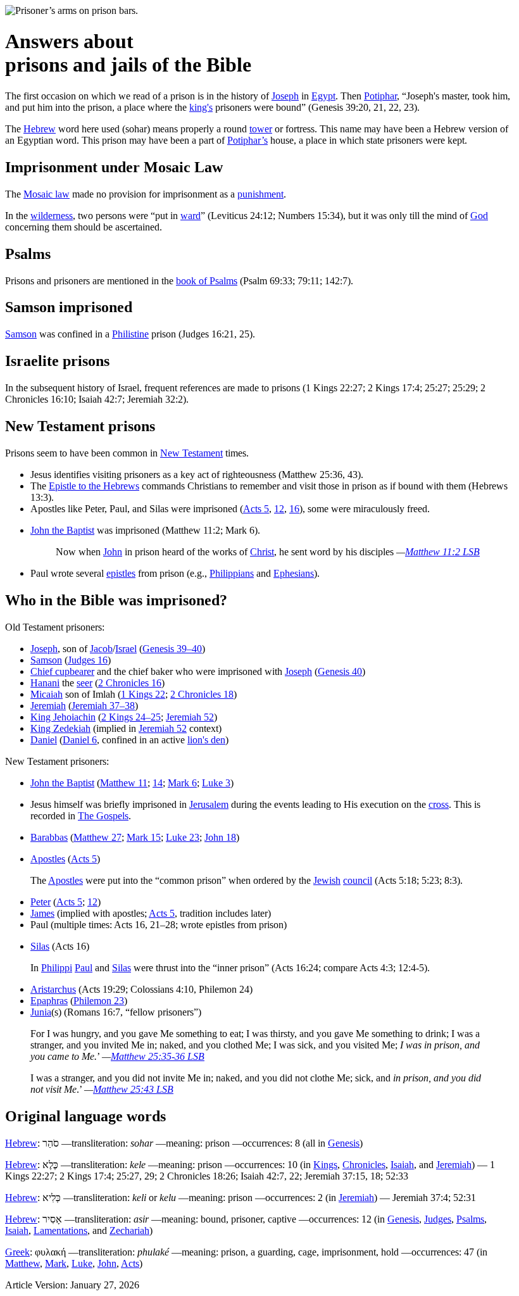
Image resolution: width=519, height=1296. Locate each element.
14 (158, 782)
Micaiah (46, 694)
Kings (325, 1164)
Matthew (22, 1263)
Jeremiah (48, 705)
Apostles (47, 858)
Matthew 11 (123, 782)
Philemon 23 (98, 1000)
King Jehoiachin (63, 717)
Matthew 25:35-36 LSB (157, 1056)
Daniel (43, 739)
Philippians (231, 573)
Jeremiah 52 (190, 717)
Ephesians (293, 573)
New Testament (191, 453)
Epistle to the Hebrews (94, 486)
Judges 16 (88, 660)
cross (438, 804)
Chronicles (363, 1164)
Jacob (101, 648)
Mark (55, 1263)
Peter (40, 902)
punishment (260, 194)
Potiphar (380, 96)
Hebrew (39, 128)
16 (294, 508)
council (357, 880)
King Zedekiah (60, 728)
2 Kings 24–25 (131, 717)
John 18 (220, 837)
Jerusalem (208, 804)
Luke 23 (182, 837)
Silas (39, 946)
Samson (21, 334)
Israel (126, 648)
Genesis (344, 1143)
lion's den (206, 739)
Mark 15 (144, 837)
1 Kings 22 (143, 694)
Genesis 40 (340, 671)
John (112, 551)
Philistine (130, 334)
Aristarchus (53, 989)
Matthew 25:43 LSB (133, 1089)
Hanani (44, 682)
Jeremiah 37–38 (103, 705)
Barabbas (49, 837)
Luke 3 (216, 782)
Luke (82, 1263)
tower (260, 128)
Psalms (470, 1219)
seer (84, 682)
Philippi (56, 967)
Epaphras (49, 1000)
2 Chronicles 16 (129, 682)
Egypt (323, 96)
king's (201, 107)
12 (279, 508)
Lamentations (60, 1230)
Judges (437, 1219)
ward (190, 215)
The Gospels (103, 815)
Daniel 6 (80, 739)
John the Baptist (62, 530)
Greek (17, 1252)
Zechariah (129, 1230)
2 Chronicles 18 (202, 694)
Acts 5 (256, 508)
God (479, 215)
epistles (120, 573)
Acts (130, 1263)
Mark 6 (182, 782)
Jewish (327, 880)
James (42, 913)
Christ (262, 551)
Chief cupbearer (62, 671)
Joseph (285, 96)
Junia (40, 1012)
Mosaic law (46, 194)
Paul (83, 967)
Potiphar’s (247, 140)
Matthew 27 (97, 837)
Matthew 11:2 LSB (442, 551)
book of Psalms (206, 280)
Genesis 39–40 (172, 648)
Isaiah (402, 1164)
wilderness (51, 215)
